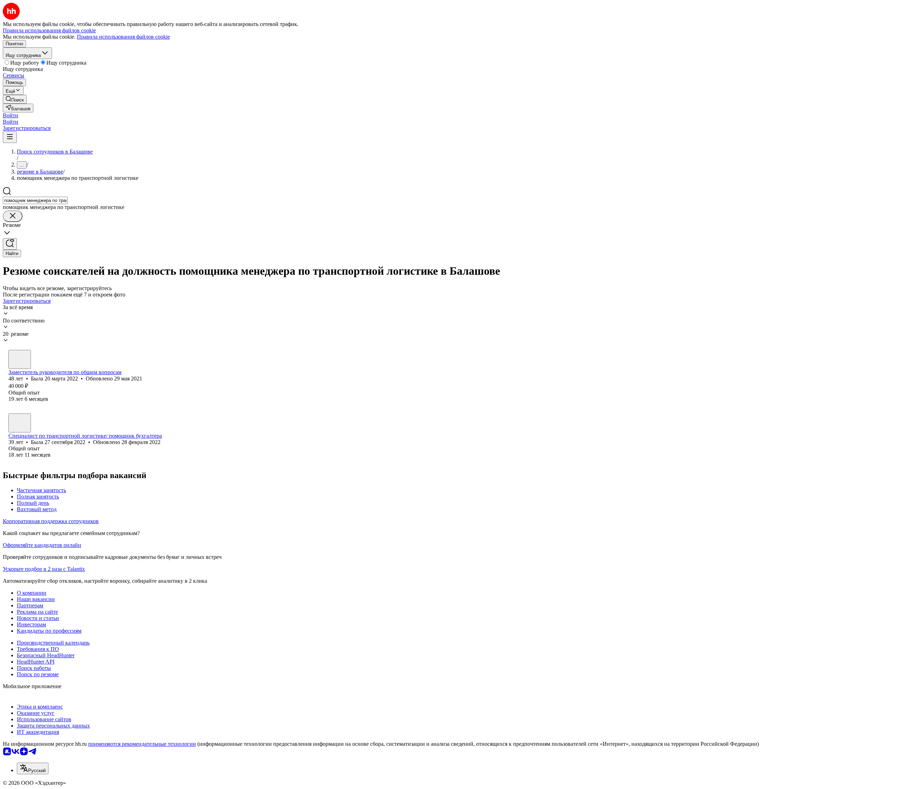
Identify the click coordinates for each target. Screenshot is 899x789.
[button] (10, 115)
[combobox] (35, 200)
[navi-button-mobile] (10, 137)
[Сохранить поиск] (10, 244)
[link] (15, 99)
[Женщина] (19, 359)
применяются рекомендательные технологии (142, 744)
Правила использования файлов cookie (123, 37)
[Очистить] (12, 216)
